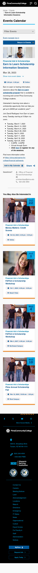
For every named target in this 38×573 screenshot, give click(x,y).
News (15, 517)
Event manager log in (11, 37)
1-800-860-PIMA (20, 457)
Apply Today (19, 557)
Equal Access (18, 527)
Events (11, 10)
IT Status (16, 514)
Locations (16, 501)
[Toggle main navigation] (31, 3)
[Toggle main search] (35, 3)
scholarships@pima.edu (25, 179)
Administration (18, 537)
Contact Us (17, 485)
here (17, 148)
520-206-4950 (24, 181)
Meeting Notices (18, 491)
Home (5, 10)
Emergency (17, 511)
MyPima (18, 547)
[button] (19, 31)
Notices (15, 540)
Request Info (19, 552)
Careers (16, 488)
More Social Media (23, 423)
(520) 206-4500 (19, 453)
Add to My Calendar (12, 165)
